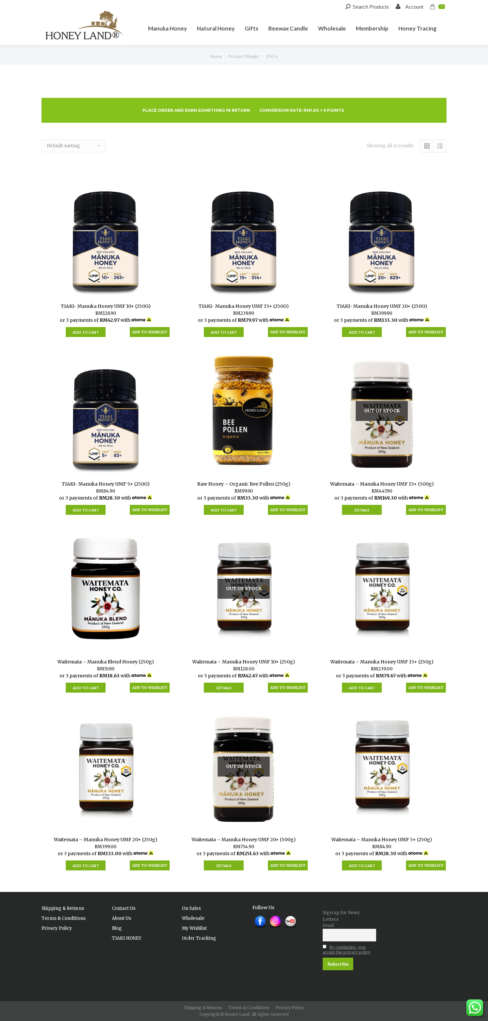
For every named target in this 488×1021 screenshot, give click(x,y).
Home (216, 56)
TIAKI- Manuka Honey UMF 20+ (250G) (382, 306)
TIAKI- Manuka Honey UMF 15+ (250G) (244, 306)
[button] (150, 332)
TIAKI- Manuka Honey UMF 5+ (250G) (106, 484)
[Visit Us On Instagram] (275, 928)
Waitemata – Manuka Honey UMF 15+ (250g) (382, 661)
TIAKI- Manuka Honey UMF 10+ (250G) (106, 306)
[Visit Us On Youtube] (290, 928)
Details (362, 510)
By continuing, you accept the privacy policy (346, 950)
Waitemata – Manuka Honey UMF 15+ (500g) (382, 484)
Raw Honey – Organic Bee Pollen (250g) (243, 484)
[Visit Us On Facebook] (260, 928)
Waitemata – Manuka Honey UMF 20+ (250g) (105, 839)
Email (328, 925)
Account (413, 7)
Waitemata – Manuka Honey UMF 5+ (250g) (381, 839)
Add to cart (86, 332)
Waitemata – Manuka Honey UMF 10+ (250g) (243, 661)
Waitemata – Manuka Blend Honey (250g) (105, 661)
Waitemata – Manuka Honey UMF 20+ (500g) (244, 839)
